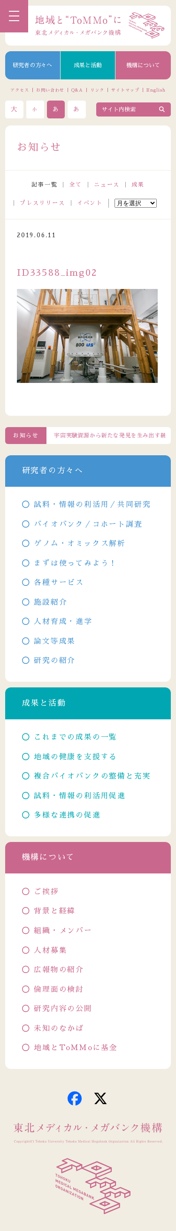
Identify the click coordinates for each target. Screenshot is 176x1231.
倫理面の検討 (59, 989)
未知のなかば (59, 1028)
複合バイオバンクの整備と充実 (92, 776)
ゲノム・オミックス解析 (80, 543)
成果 (138, 184)
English (155, 90)
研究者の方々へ (32, 65)
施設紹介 (50, 602)
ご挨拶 (46, 892)
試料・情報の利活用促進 (80, 796)
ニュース (107, 184)
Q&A (77, 90)
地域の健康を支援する (75, 757)
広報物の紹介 (59, 970)
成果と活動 (88, 65)
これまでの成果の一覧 (75, 737)
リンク (97, 90)
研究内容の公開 (63, 1009)
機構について (143, 65)
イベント (90, 203)
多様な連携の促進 (67, 815)
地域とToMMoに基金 (76, 1048)
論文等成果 (55, 641)
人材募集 (50, 950)
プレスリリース (42, 203)
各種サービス (59, 582)
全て (75, 184)
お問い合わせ (50, 90)
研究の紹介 (55, 660)
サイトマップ (125, 90)
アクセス (19, 90)
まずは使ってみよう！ (75, 563)
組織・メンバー (63, 931)
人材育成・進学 (63, 621)
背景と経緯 (55, 911)
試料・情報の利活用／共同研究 (92, 504)
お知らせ (26, 435)
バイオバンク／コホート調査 (88, 524)
